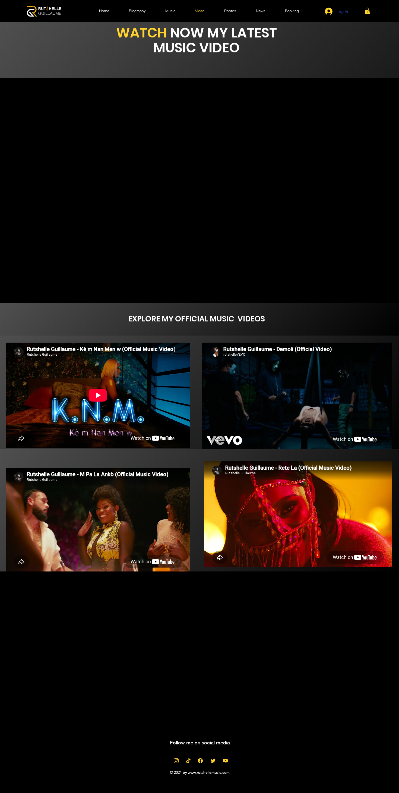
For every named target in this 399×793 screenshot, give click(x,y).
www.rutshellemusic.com (209, 772)
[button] (367, 11)
